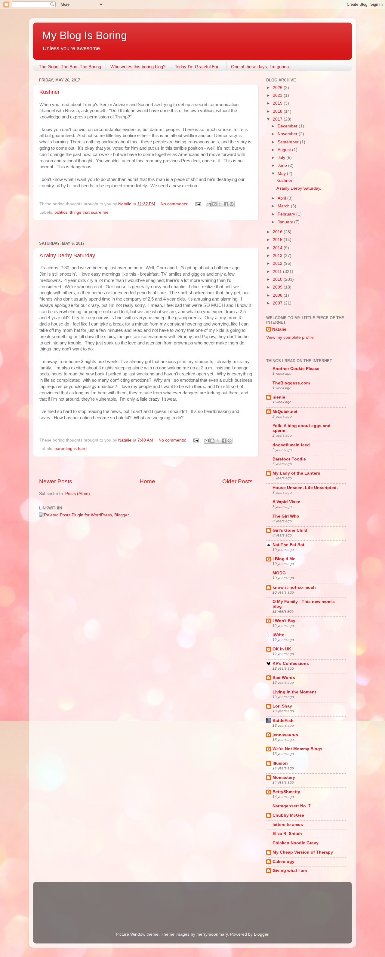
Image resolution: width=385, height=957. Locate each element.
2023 (278, 95)
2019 (278, 103)
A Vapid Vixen (286, 502)
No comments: (175, 204)
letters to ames (288, 824)
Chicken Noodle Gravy (296, 843)
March (284, 206)
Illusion (280, 763)
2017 (278, 119)
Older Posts (237, 481)
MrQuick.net (285, 411)
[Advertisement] (145, 230)
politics (60, 212)
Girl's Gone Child (290, 530)
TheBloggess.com (291, 383)
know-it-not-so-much (294, 587)
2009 (278, 287)
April (282, 198)
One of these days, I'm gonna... (261, 66)
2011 (278, 271)
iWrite (278, 635)
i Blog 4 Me (284, 559)
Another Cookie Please (296, 368)
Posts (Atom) (77, 493)
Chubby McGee (288, 815)
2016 (278, 232)
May (282, 173)
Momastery (284, 777)
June (283, 165)
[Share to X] (220, 204)
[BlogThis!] (214, 204)
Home (147, 481)
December (288, 126)
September (289, 142)
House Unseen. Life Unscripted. (305, 487)
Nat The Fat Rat (288, 545)
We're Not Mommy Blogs (297, 749)
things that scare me (89, 212)
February (287, 214)
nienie (279, 397)
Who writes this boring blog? (137, 66)
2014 (278, 248)
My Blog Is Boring (84, 35)
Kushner (49, 92)
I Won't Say (284, 621)
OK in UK (282, 649)
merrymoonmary (212, 934)
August (285, 150)
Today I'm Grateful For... (198, 66)
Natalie (279, 329)
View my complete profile (290, 337)
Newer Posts (55, 481)
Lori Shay (282, 706)
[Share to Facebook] (226, 204)
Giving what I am (290, 870)
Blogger (261, 934)
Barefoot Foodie (289, 459)
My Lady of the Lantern (296, 473)
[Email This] (209, 204)
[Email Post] (197, 204)
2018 (278, 111)
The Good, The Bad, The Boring (70, 66)
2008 (278, 295)
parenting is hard (70, 448)
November (288, 134)
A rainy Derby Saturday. (67, 255)
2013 (278, 255)
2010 (278, 279)
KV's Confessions (291, 663)
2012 (278, 263)
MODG (279, 573)
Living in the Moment (294, 692)
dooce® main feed (291, 445)
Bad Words (284, 677)
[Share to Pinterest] (232, 204)
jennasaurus (285, 734)
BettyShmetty (286, 792)
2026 (278, 87)
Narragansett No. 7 (292, 806)
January (286, 222)
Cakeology (283, 861)
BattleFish (283, 720)
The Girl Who (286, 516)
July (282, 157)
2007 (278, 303)
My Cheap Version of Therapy (303, 852)
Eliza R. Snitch (287, 833)
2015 (278, 239)
